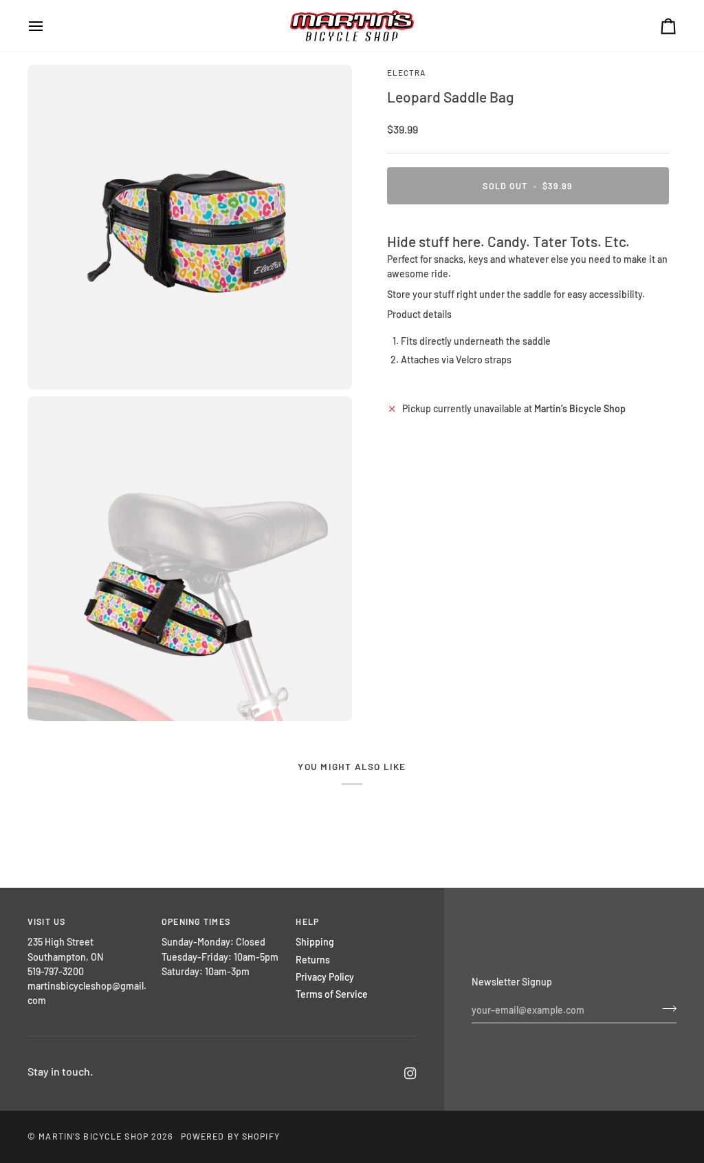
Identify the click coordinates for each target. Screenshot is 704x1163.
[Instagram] (410, 1073)
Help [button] (307, 921)
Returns (313, 959)
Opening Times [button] (196, 921)
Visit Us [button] (46, 921)
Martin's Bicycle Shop (93, 1136)
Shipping (315, 942)
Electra (406, 72)
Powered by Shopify (230, 1136)
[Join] (665, 1008)
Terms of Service (332, 994)
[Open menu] (48, 26)
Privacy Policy (325, 977)
